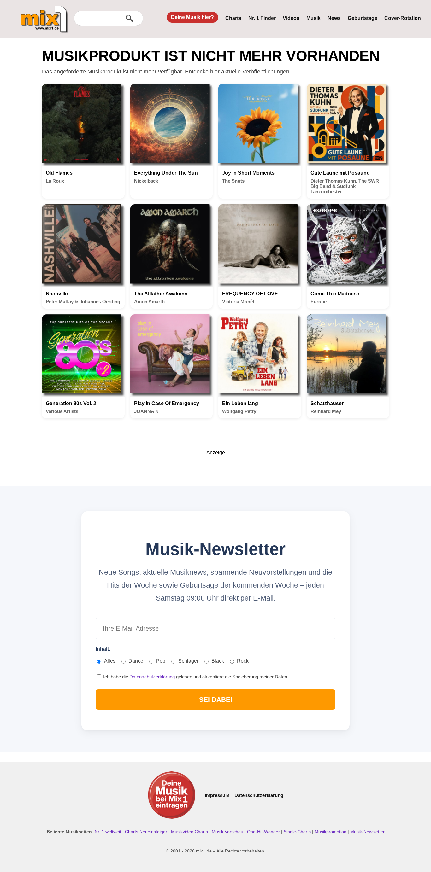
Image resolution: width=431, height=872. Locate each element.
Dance (135, 661)
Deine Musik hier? (192, 17)
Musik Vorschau (228, 831)
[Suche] (129, 18)
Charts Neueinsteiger (146, 831)
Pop (160, 661)
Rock (243, 661)
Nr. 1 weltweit (108, 831)
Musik (313, 18)
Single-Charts (298, 831)
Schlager (188, 661)
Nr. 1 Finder (262, 18)
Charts (233, 18)
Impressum (217, 795)
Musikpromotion (331, 831)
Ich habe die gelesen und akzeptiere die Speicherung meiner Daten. (195, 676)
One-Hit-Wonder (264, 831)
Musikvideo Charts (190, 831)
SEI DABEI (215, 699)
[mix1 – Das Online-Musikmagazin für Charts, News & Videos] (41, 15)
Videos (291, 18)
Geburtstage (362, 18)
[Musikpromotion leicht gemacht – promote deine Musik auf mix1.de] (171, 795)
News (334, 18)
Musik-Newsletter (367, 831)
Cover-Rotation (402, 18)
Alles (109, 661)
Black (217, 661)
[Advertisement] (215, 470)
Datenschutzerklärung (152, 676)
